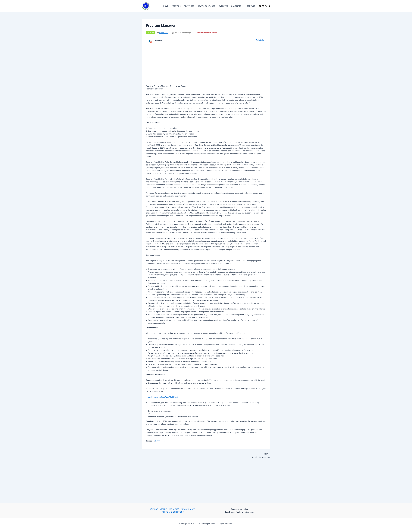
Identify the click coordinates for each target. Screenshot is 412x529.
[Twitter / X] (266, 6)
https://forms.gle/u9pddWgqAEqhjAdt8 (162, 397)
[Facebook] (260, 6)
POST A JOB (189, 6)
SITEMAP (163, 509)
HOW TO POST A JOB (206, 6)
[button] (242, 6)
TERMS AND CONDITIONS (173, 512)
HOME (165, 6)
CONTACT (251, 6)
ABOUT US (176, 6)
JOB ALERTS (174, 509)
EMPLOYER (223, 6)
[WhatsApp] (269, 6)
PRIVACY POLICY (188, 509)
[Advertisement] (206, 67)
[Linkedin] (263, 6)
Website (261, 40)
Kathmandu (163, 33)
